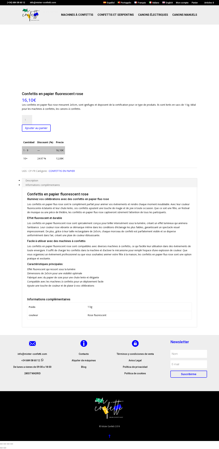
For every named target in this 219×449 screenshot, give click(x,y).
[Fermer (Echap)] (1, 443)
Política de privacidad (135, 367)
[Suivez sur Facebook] (77, 382)
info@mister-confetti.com (32, 354)
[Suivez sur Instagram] (84, 382)
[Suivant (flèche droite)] (4, 447)
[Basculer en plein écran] (8, 443)
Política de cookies (135, 373)
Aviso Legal (135, 360)
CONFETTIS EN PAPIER (62, 171)
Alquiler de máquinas (84, 360)
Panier (195, 3)
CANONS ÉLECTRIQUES (153, 15)
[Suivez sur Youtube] (90, 382)
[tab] (109, 180)
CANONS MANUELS (184, 15)
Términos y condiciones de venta (135, 354)
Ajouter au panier (36, 128)
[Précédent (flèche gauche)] (1, 447)
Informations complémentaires (42, 185)
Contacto (84, 354)
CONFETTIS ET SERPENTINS (116, 15)
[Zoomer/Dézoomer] (11, 443)
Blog (83, 367)
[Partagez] (4, 443)
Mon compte (182, 3)
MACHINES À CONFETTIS (77, 15)
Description (31, 180)
